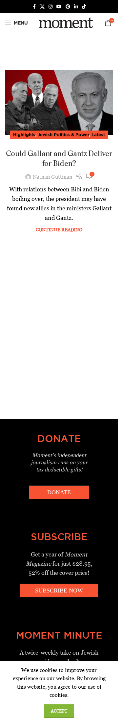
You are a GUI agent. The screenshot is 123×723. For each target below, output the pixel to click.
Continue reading (59, 229)
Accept (59, 711)
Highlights (24, 134)
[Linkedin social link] (76, 6)
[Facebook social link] (34, 6)
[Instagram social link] (50, 6)
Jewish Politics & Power (63, 134)
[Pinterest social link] (68, 6)
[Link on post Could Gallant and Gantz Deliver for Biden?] (59, 102)
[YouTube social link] (59, 6)
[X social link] (42, 6)
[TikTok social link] (84, 6)
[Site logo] (64, 22)
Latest (98, 134)
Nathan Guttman (52, 177)
